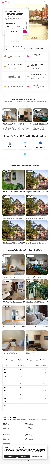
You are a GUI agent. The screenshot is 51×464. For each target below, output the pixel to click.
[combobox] (16, 23)
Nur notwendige (23, 456)
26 (11, 46)
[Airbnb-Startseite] (5, 2)
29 (18, 46)
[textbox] (10, 28)
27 (13, 46)
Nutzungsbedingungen (28, 461)
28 (16, 46)
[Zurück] (23, 106)
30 (21, 46)
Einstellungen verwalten (37, 456)
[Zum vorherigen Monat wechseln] (6, 31)
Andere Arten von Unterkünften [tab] (19, 419)
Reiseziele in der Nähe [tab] (6, 419)
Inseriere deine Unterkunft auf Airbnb (38, 2)
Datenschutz (19, 461)
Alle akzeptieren (10, 456)
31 (6, 49)
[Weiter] (27, 106)
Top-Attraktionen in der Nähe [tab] (34, 419)
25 (9, 46)
